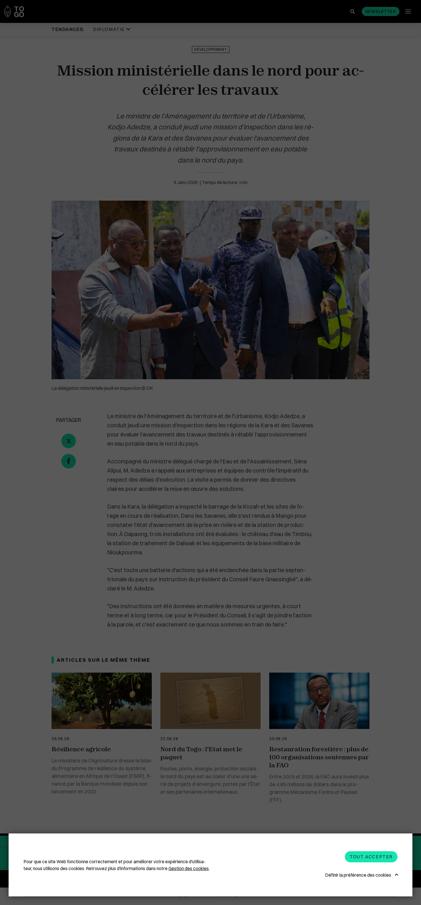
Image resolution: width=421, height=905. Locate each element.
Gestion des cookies (188, 868)
